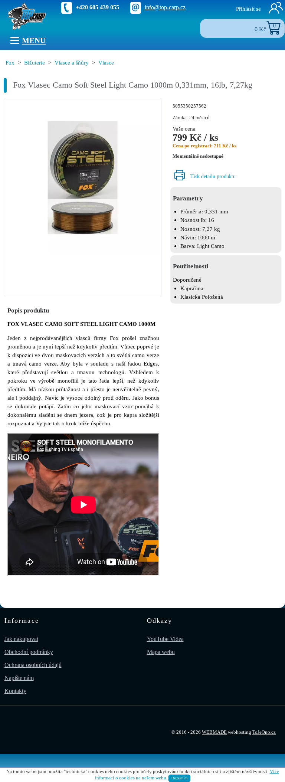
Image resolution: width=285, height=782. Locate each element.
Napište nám (19, 678)
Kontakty (15, 691)
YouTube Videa (165, 639)
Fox (10, 62)
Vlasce (106, 62)
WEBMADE (214, 732)
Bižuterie (34, 62)
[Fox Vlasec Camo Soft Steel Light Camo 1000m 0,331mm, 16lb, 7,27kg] (82, 178)
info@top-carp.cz (165, 7)
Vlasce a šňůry (72, 62)
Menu (34, 40)
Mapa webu (161, 652)
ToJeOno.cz (264, 732)
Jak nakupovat (21, 639)
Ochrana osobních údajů (33, 665)
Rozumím (179, 778)
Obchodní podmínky (28, 652)
